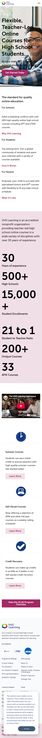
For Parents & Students (10, 670)
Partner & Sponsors (28, 675)
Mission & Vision (27, 667)
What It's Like (9, 198)
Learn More (15, 476)
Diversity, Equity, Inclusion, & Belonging (30, 671)
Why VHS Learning (11, 133)
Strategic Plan (26, 679)
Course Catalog (7, 663)
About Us (24, 663)
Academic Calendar (9, 677)
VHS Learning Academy (10, 674)
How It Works (9, 165)
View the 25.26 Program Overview (21, 603)
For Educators (7, 667)
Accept (26, 729)
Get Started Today (14, 72)
